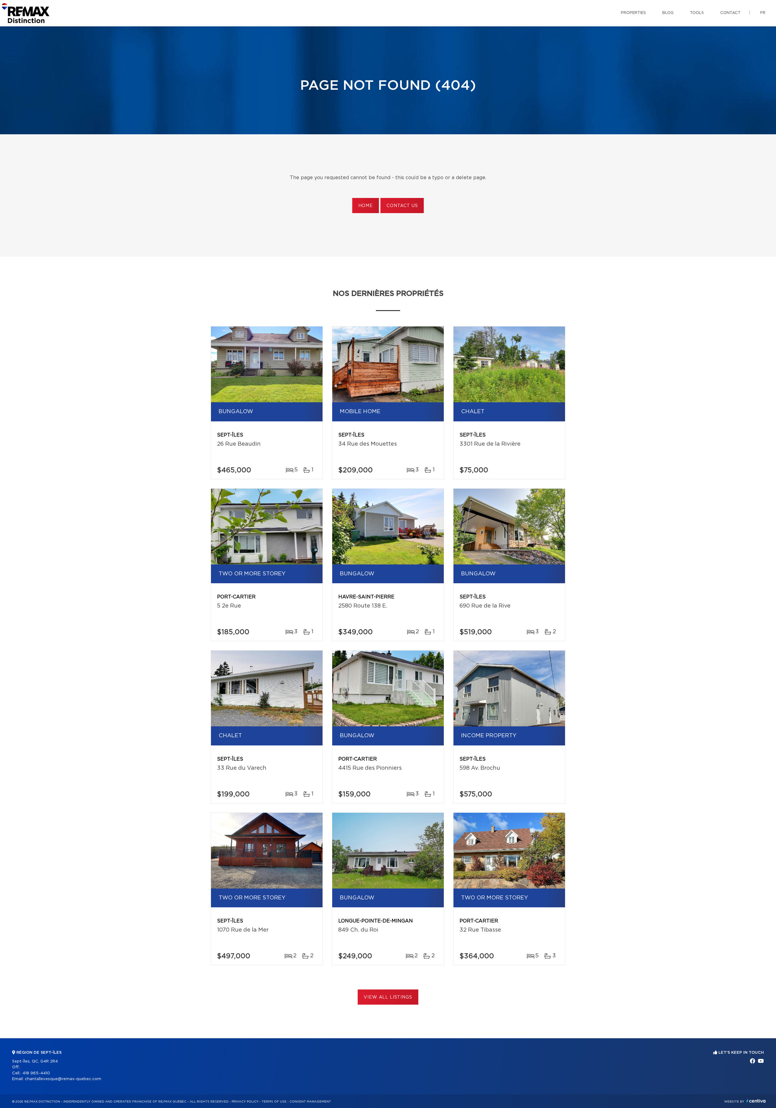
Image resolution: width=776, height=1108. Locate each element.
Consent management (310, 1101)
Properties (633, 13)
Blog (668, 13)
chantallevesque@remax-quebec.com (63, 1079)
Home (365, 206)
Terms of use (274, 1101)
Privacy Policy (245, 1101)
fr (762, 13)
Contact (730, 13)
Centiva (756, 1101)
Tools (697, 13)
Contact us (402, 206)
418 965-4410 (36, 1073)
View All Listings (388, 997)
